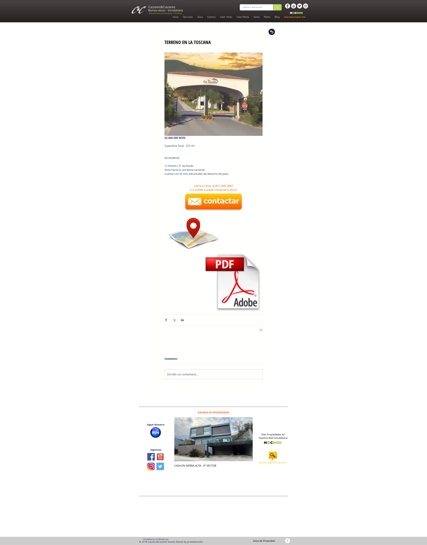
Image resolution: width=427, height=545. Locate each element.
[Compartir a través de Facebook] (166, 320)
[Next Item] (247, 439)
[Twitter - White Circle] (299, 6)
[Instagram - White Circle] (305, 6)
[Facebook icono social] (151, 456)
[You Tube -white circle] (293, 6)
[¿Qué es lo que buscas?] (277, 7)
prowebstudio (195, 541)
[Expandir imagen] (213, 94)
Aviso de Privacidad (264, 540)
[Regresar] (272, 32)
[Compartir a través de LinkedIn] (182, 320)
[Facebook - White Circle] (287, 6)
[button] (211, 17)
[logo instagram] (151, 466)
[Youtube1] (160, 456)
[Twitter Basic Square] (160, 466)
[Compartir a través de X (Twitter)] (174, 320)
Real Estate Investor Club (295, 17)
